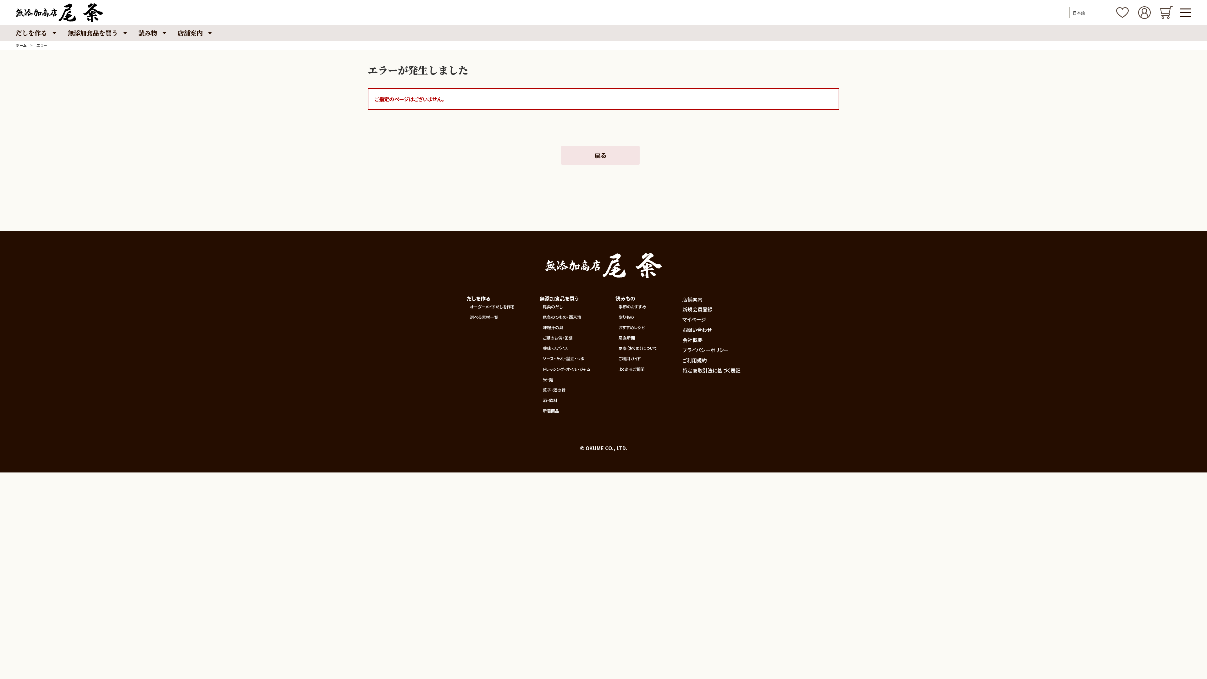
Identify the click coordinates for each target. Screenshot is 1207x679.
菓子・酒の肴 (554, 390)
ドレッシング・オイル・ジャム (566, 369)
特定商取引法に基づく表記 (711, 370)
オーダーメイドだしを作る (492, 307)
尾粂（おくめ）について (638, 348)
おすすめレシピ (632, 327)
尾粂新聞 (627, 338)
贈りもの (626, 317)
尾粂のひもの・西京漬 (562, 317)
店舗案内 (692, 299)
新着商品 (551, 411)
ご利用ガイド (630, 359)
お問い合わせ (697, 330)
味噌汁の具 (553, 327)
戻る (600, 155)
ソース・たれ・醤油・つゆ (563, 359)
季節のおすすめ (632, 307)
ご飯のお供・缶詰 (558, 338)
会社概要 (692, 340)
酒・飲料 (550, 400)
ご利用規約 (694, 360)
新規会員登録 (697, 309)
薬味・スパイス (555, 348)
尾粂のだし (553, 307)
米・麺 (548, 380)
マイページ (694, 319)
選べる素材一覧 (484, 317)
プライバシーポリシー (705, 350)
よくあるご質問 (631, 369)
